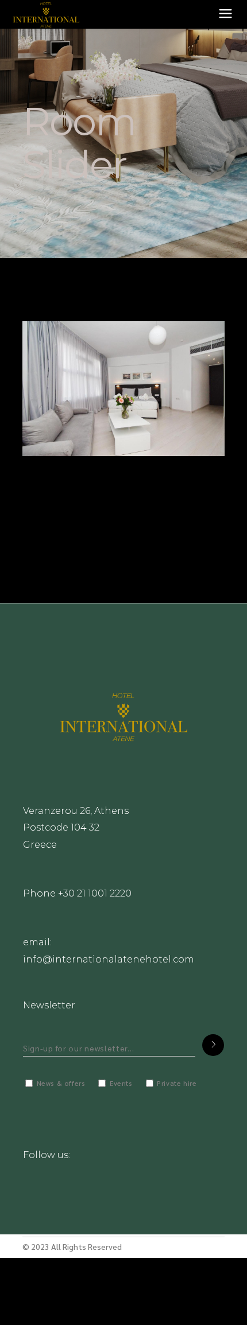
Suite (50, 488)
